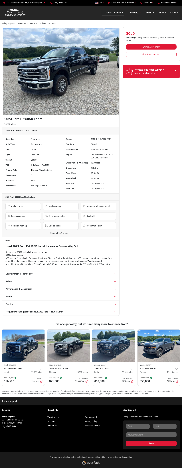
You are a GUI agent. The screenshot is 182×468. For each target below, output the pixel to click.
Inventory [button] (134, 12)
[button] (25, 2)
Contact (174, 12)
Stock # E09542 (55, 365)
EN (101, 2)
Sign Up (151, 443)
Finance (162, 12)
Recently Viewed (168, 2)
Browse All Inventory (151, 47)
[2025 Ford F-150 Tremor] (158, 346)
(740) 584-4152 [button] (60, 2)
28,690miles (82, 372)
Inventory (22, 23)
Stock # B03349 (100, 365)
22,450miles (127, 372)
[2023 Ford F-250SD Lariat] (23, 346)
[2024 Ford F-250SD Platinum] (68, 346)
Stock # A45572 (146, 365)
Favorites (147, 2)
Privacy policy (91, 421)
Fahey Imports (8, 23)
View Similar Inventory (151, 54)
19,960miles (37, 372)
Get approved (91, 417)
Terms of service (92, 425)
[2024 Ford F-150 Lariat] (113, 346)
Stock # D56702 (10, 365)
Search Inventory (114, 12)
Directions (52, 425)
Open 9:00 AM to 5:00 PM (123, 2)
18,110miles (172, 372)
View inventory (53, 417)
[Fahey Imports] (15, 12)
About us (150, 12)
